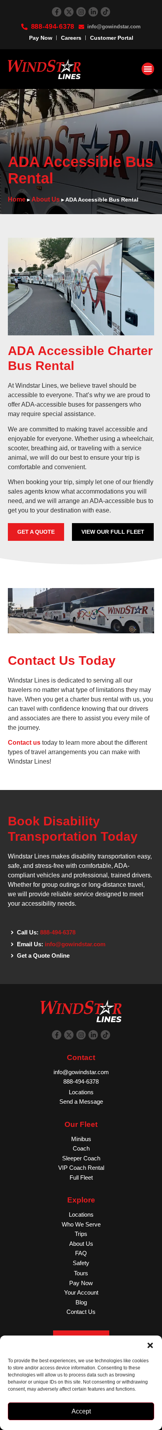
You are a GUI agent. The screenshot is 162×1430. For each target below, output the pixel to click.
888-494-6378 (57, 932)
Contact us (24, 742)
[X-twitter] (69, 12)
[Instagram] (81, 12)
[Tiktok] (105, 12)
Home (17, 199)
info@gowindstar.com (75, 944)
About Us (45, 199)
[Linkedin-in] (93, 12)
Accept (81, 1411)
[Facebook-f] (56, 12)
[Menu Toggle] (148, 69)
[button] (150, 1345)
